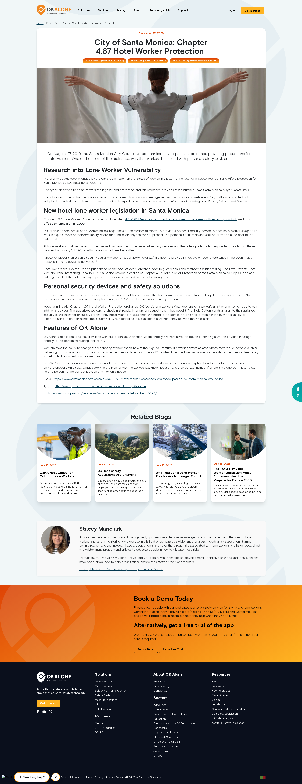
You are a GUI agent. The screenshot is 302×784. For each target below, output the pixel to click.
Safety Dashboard (106, 695)
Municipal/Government (167, 737)
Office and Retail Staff (166, 741)
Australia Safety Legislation (228, 722)
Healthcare (160, 728)
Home (40, 23)
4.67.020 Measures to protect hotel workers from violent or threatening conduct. (181, 219)
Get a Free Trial (172, 649)
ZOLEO (99, 732)
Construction (161, 709)
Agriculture (160, 705)
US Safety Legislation (225, 713)
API (97, 704)
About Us (159, 681)
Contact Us (160, 690)
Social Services (162, 751)
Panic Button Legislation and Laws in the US (194, 61)
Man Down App (104, 686)
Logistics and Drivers (166, 732)
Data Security (161, 686)
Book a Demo (145, 649)
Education (159, 718)
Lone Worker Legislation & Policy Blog (104, 61)
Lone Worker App (105, 681)
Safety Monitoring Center (110, 690)
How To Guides (221, 690)
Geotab (100, 723)
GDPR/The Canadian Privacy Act (144, 777)
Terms (89, 777)
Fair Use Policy (114, 777)
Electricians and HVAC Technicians (174, 723)
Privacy (99, 777)
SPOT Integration (105, 728)
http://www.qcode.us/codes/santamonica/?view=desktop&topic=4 (100, 386)
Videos (216, 700)
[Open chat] (7, 777)
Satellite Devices (105, 709)
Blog (214, 681)
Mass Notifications (106, 700)
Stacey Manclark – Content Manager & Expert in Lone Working (122, 569)
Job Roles (218, 686)
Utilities (157, 755)
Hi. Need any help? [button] (32, 777)
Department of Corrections (170, 714)
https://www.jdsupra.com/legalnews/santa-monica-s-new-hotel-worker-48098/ (102, 393)
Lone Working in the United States (148, 61)
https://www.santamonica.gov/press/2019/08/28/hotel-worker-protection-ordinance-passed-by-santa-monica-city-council (139, 379)
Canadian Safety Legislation (229, 709)
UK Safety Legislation (225, 718)
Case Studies (220, 695)
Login (231, 10)
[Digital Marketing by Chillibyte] (263, 777)
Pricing (121, 10)
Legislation (218, 704)
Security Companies (166, 746)
